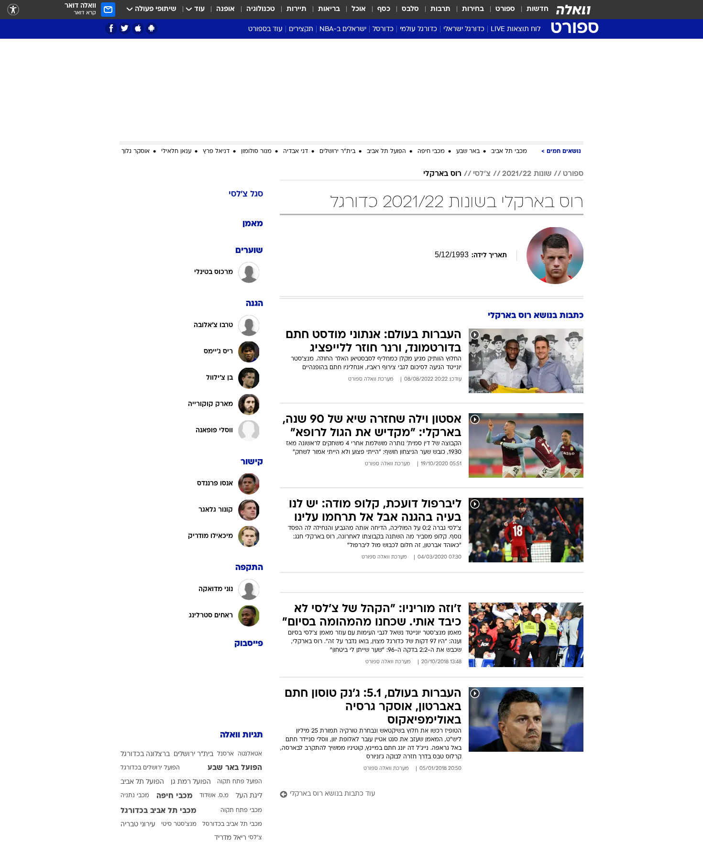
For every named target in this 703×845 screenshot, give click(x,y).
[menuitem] (532, 9)
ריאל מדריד (230, 838)
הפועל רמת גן (191, 782)
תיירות (296, 9)
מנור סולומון (256, 151)
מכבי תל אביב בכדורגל (159, 811)
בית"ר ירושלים (337, 151)
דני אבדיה (295, 151)
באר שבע (468, 151)
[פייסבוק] (111, 28)
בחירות (473, 9)
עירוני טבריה (138, 825)
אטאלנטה (250, 754)
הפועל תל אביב (386, 151)
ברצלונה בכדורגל (145, 754)
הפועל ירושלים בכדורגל (150, 768)
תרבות (440, 9)
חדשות (538, 9)
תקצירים (301, 29)
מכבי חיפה (431, 151)
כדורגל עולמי (418, 29)
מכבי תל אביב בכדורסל (232, 824)
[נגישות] (13, 10)
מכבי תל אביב (509, 151)
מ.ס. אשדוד (214, 796)
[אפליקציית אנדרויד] (151, 28)
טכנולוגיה (260, 9)
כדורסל (383, 29)
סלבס (410, 9)
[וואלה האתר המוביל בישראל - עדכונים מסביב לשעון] (573, 9)
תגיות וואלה (241, 735)
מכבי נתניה (135, 796)
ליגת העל (249, 796)
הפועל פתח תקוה (239, 782)
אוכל (359, 9)
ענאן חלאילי (176, 151)
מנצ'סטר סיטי (179, 824)
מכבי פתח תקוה (241, 810)
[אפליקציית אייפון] (138, 28)
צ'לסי (482, 174)
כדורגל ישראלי (463, 29)
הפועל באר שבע (235, 768)
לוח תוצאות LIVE (515, 29)
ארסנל (225, 754)
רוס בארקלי (442, 174)
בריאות (329, 9)
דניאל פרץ (216, 151)
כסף (383, 9)
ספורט (505, 9)
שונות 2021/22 (526, 174)
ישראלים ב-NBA (342, 29)
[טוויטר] (125, 28)
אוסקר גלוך (135, 151)
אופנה (225, 9)
